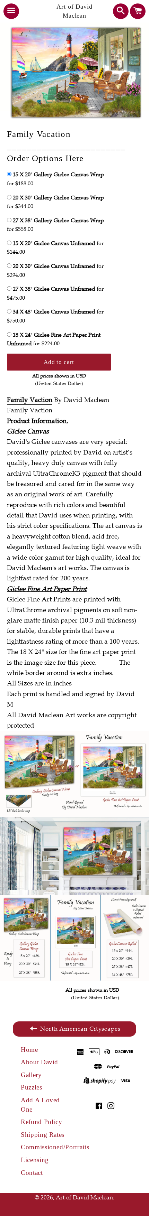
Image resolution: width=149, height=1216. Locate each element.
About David (39, 1062)
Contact (32, 1172)
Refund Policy (41, 1121)
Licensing (35, 1159)
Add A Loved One (40, 1104)
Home (29, 1049)
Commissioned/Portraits (47, 1147)
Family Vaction (29, 400)
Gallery (31, 1074)
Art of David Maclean (74, 11)
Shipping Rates (42, 1134)
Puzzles (31, 1087)
